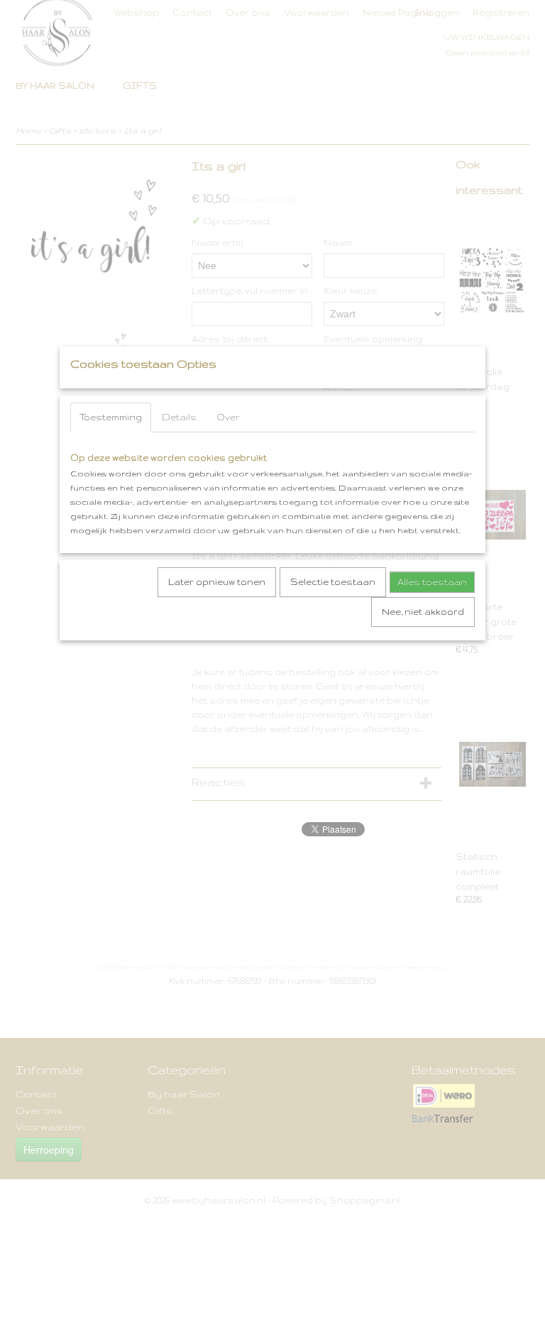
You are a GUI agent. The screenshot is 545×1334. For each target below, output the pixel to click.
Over (228, 417)
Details (179, 417)
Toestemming (110, 417)
